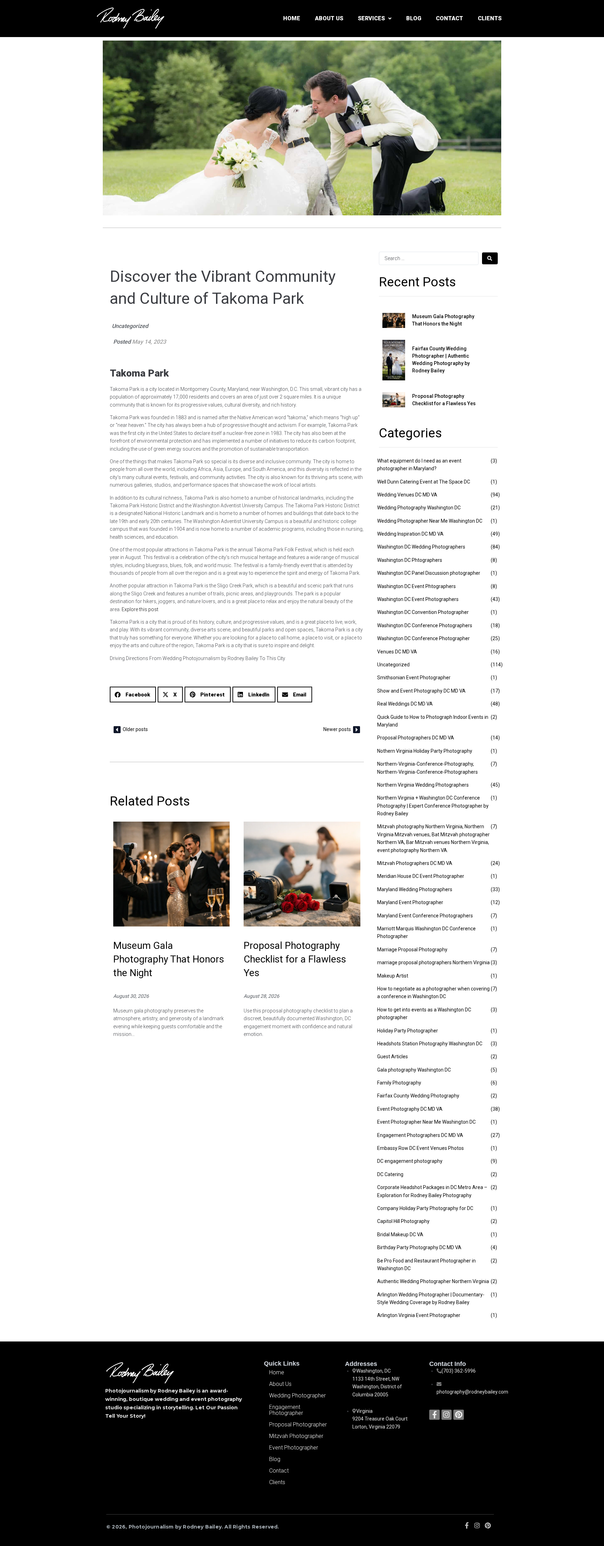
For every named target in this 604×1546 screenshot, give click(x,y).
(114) (497, 664)
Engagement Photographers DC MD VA (420, 1135)
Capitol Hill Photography (403, 1221)
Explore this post (140, 609)
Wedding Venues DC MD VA (407, 495)
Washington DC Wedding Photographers (421, 547)
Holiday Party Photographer (407, 1030)
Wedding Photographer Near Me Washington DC (429, 521)
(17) (495, 691)
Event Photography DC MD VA (410, 1109)
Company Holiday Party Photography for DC (425, 1208)
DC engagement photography (410, 1161)
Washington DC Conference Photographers (424, 625)
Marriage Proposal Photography (412, 949)
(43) (495, 599)
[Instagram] (446, 1415)
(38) (495, 1109)
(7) (494, 764)
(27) (495, 1135)
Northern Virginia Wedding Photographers (423, 785)
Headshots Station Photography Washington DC (429, 1043)
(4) (494, 1247)
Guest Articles (392, 1056)
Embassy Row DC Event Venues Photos (420, 1148)
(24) (495, 863)
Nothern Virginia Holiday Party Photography (424, 751)
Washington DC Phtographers (409, 560)
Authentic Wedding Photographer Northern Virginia (433, 1281)
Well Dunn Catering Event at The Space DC (423, 482)
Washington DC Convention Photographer (423, 612)
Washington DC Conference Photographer (423, 638)
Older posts (135, 729)
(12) (495, 902)
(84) (495, 547)
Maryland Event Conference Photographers (425, 915)
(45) (495, 785)
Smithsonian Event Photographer (414, 677)
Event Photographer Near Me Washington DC (426, 1122)
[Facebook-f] (434, 1415)
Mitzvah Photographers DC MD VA (414, 863)
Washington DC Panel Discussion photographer (428, 573)
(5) (494, 1070)
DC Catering (390, 1174)
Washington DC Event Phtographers (416, 586)
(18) (495, 625)
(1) (494, 482)
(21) (495, 507)
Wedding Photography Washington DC (419, 507)
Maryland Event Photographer (410, 902)
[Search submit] (490, 258)
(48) (495, 704)
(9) (494, 1161)
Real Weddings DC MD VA (405, 704)
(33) (495, 889)
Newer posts (337, 729)
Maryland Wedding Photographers (414, 889)
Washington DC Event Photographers (418, 599)
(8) (494, 560)
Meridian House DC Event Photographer (420, 876)
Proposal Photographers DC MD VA (415, 737)
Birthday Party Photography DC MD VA (419, 1247)
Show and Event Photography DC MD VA (421, 691)
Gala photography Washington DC (414, 1070)
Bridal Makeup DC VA (400, 1234)
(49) (495, 534)
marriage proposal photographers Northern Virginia (433, 962)
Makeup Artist (392, 976)
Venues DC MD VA (397, 651)
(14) (495, 737)
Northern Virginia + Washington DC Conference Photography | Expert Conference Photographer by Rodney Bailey (433, 805)
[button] (133, 694)
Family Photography (399, 1083)
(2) (494, 717)
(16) (495, 651)
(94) (495, 495)
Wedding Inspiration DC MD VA (410, 534)
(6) (494, 1083)
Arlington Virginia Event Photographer (418, 1315)
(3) (494, 461)
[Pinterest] (458, 1415)
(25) (495, 638)
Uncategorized (130, 326)
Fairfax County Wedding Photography (418, 1095)
